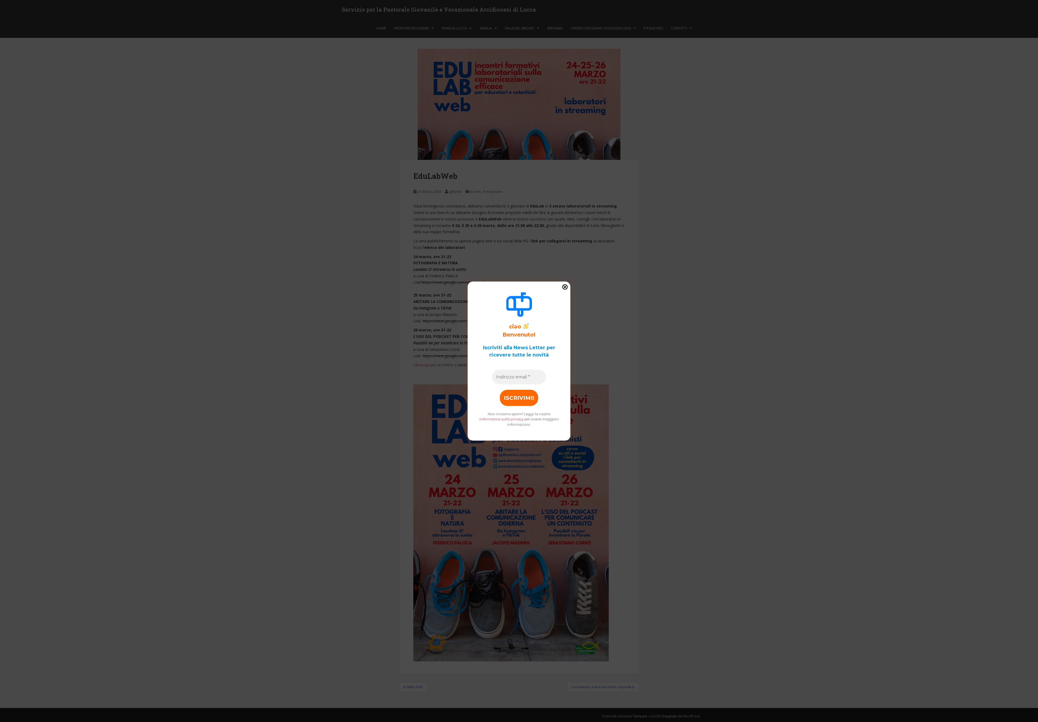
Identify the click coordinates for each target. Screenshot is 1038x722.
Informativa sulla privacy (501, 419)
